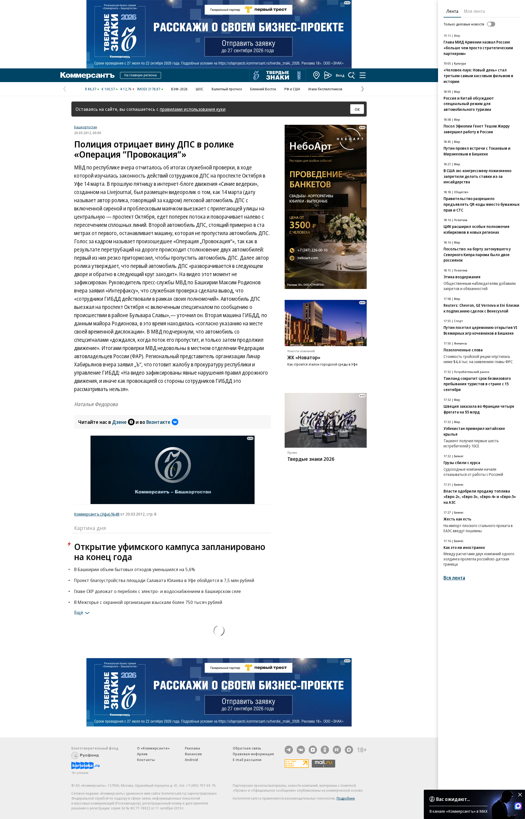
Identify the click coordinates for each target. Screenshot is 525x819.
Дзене (119, 422)
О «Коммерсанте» (153, 748)
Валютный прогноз (227, 88)
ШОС (199, 88)
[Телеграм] (289, 750)
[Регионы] (317, 75)
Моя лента (474, 11)
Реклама (192, 748)
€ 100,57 (108, 88)
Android (191, 759)
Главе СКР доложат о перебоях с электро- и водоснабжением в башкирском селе (157, 591)
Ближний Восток (263, 88)
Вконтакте (158, 422)
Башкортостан (85, 127)
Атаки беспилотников (325, 88)
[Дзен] (313, 750)
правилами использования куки (193, 109)
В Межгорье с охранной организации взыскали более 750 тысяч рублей (148, 602)
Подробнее (346, 798)
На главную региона (140, 75)
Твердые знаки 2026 (310, 459)
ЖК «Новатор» (303, 357)
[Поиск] (352, 75)
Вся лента (454, 578)
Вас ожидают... (453, 799)
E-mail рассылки (247, 759)
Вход (340, 75)
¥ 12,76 (126, 88)
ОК (357, 109)
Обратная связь (247, 748)
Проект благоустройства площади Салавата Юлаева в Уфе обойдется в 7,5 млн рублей (164, 580)
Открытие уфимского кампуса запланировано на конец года (169, 551)
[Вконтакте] (301, 750)
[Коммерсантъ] (87, 75)
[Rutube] (337, 750)
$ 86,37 (90, 88)
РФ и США (292, 88)
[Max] (349, 750)
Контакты (146, 759)
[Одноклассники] (325, 750)
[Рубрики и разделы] (362, 75)
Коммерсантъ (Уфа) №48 (96, 514)
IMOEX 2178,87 (148, 88)
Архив (142, 753)
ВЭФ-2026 (179, 88)
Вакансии (193, 753)
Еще (78, 612)
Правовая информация (253, 753)
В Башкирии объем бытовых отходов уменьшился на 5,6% (134, 569)
